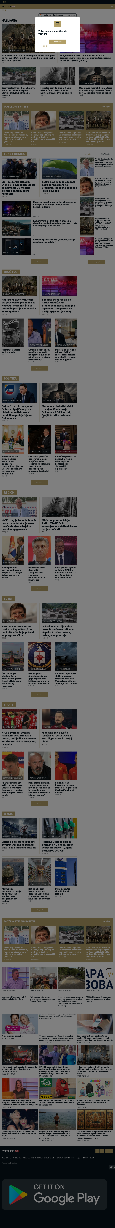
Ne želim (46, 46)
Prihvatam (57, 42)
